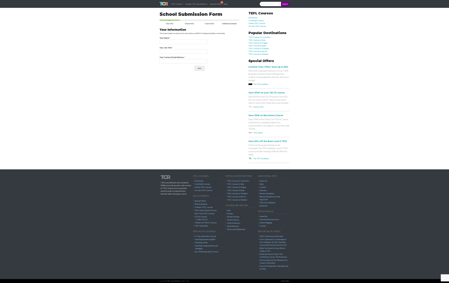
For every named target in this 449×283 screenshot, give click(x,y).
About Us (263, 181)
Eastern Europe (233, 216)
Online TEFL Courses (256, 23)
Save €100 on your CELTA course (266, 93)
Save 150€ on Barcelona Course (265, 115)
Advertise (263, 206)
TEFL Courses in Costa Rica (259, 37)
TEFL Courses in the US (257, 51)
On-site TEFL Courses (257, 26)
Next (199, 68)
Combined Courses (256, 20)
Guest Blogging (266, 222)
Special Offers (216, 4)
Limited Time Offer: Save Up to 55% (268, 67)
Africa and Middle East (236, 229)
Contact (263, 187)
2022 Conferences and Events (271, 236)
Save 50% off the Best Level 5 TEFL (267, 141)
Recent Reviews (201, 204)
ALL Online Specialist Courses (206, 251)
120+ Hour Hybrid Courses (206, 210)
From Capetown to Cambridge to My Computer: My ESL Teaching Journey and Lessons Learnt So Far (273, 242)
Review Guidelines (267, 193)
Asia (229, 210)
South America (233, 226)
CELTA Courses (201, 216)
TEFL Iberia (258, 133)
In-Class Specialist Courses (205, 236)
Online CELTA (202, 219)
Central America (233, 223)
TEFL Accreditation (267, 202)
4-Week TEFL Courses (204, 207)
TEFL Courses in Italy (256, 40)
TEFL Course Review (173, 281)
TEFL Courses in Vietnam (258, 54)
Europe (230, 213)
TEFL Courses (176, 4)
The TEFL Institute (260, 84)
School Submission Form (269, 219)
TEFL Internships (201, 226)
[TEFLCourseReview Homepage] (176, 178)
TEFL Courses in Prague (258, 43)
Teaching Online (201, 242)
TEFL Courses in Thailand (258, 48)
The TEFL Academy (261, 158)
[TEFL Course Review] (164, 4)
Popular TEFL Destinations (196, 4)
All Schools (252, 18)
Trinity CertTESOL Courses (206, 222)
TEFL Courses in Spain (257, 45)
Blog (225, 4)
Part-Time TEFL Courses (205, 213)
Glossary (263, 190)
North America (233, 220)
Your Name (165, 38)
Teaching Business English (205, 239)
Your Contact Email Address (172, 57)
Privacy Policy (285, 281)
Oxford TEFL (258, 107)
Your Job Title (166, 47)
